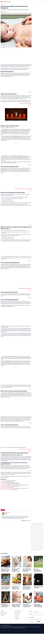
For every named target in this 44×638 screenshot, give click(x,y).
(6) (24, 393)
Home (2, 4)
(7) (11, 417)
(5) (26, 329)
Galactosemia (3, 480)
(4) (28, 301)
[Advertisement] (16, 58)
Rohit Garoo (8, 512)
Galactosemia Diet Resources (6, 486)
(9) (9, 457)
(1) (23, 75)
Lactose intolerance (4, 489)
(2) (14, 127)
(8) (12, 417)
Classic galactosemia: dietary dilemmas (7, 488)
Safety (4, 4)
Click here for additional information (20, 627)
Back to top (30, 105)
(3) (9, 169)
